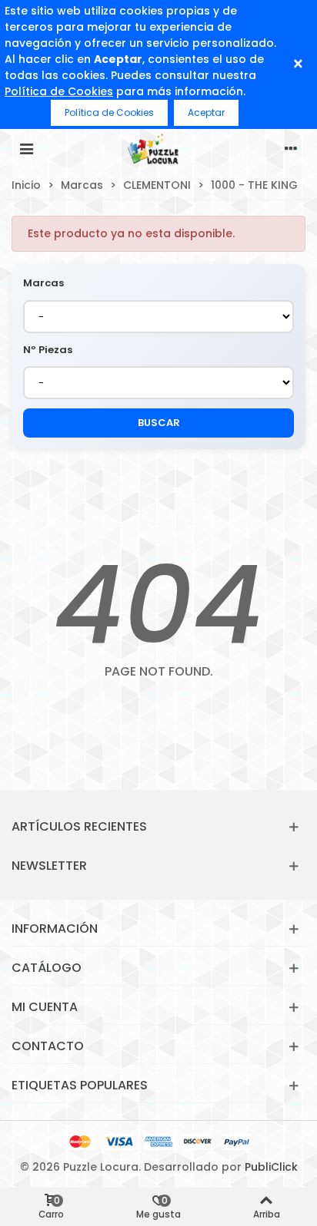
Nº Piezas (47, 349)
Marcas (43, 283)
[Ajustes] (290, 148)
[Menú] (26, 148)
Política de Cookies (59, 91)
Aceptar (206, 112)
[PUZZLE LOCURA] (158, 148)
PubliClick (271, 1167)
